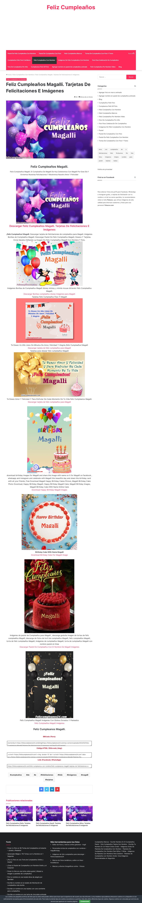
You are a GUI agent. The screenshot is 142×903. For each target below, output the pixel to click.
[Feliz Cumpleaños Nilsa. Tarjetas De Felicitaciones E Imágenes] (79, 813)
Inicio (9, 74)
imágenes (72, 775)
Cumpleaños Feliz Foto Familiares (19, 60)
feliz (60, 775)
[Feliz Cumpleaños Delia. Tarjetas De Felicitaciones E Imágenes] (19, 813)
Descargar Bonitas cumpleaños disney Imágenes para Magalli (49, 294)
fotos (100, 157)
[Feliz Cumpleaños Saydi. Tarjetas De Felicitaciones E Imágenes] (49, 813)
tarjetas (49, 780)
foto (132, 153)
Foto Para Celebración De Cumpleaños (105, 60)
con (106, 149)
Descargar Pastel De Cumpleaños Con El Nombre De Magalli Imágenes (49, 647)
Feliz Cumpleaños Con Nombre (44, 60)
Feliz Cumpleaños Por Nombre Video (102, 67)
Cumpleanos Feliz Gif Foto (40, 67)
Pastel (101, 130)
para (130, 157)
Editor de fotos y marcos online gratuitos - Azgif (69, 844)
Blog (120, 67)
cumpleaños (16, 775)
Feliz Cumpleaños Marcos (73, 53)
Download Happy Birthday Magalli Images (49, 490)
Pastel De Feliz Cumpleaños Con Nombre (22, 53)
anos (100, 149)
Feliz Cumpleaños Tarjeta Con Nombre (114, 844)
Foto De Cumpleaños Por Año (18, 67)
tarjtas (115, 161)
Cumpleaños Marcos (102, 842)
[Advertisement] (71, 30)
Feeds (8, 842)
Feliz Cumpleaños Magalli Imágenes (49, 723)
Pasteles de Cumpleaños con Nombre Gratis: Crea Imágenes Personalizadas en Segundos (113, 856)
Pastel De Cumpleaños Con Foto (50, 53)
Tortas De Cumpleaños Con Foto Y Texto (99, 53)
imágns (116, 157)
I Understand (85, 901)
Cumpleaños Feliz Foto (107, 103)
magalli (85, 775)
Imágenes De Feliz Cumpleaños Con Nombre (73, 60)
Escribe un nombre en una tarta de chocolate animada (26, 894)
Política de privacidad (105, 169)
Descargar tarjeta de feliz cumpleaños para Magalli (49, 348)
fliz (127, 153)
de (28, 775)
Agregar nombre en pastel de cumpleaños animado (69, 67)
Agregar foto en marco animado (110, 92)
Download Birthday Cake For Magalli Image (49, 555)
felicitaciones (47, 775)
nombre (124, 157)
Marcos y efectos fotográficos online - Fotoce (68, 866)
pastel (101, 161)
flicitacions (119, 153)
